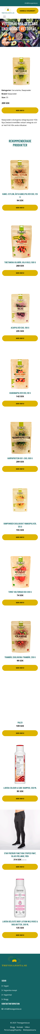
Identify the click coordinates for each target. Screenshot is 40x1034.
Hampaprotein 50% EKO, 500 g (20, 458)
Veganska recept (10, 990)
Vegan (6, 986)
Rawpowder (26, 90)
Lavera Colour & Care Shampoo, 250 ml (20, 787)
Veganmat (8, 995)
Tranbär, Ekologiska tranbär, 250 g (20, 657)
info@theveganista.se (31, 3)
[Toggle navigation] (4, 17)
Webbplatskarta (29, 1030)
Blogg (6, 999)
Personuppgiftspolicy (12, 1030)
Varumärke (16, 90)
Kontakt (20, 1027)
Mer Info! (20, 110)
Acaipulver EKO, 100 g (20, 327)
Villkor (27, 1027)
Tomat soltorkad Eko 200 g (20, 592)
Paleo (20, 722)
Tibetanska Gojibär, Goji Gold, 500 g (20, 262)
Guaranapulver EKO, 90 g (20, 393)
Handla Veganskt (27, 11)
